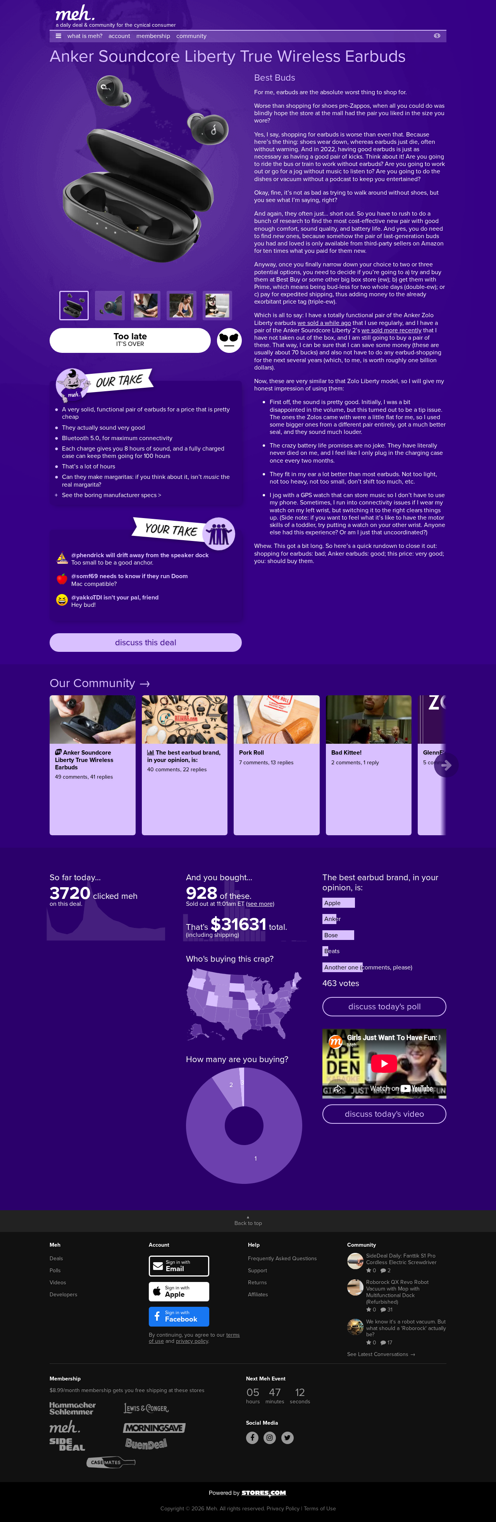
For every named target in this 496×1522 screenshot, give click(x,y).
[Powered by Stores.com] (248, 1495)
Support (257, 1270)
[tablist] (146, 305)
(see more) (260, 903)
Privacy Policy (283, 1508)
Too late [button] (130, 338)
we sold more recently (392, 330)
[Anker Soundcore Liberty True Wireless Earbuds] (93, 786)
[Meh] (75, 12)
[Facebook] (252, 1438)
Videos (58, 1282)
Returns (257, 1282)
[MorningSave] (154, 1426)
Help (254, 1245)
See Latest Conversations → (381, 1354)
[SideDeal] (81, 1444)
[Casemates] (117, 1462)
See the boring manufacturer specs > (111, 495)
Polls (55, 1270)
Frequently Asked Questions (282, 1258)
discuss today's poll (384, 1006)
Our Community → (100, 683)
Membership (65, 1379)
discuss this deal (145, 642)
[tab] (74, 305)
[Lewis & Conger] (154, 1408)
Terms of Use (320, 1508)
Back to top (248, 1223)
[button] (58, 35)
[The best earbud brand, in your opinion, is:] (185, 786)
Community (361, 1245)
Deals (56, 1258)
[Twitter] (287, 1438)
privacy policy (192, 1341)
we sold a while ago (324, 322)
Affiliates (258, 1295)
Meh (55, 1245)
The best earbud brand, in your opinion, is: (380, 882)
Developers (64, 1295)
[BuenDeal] (154, 1444)
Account (159, 1245)
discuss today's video (384, 1113)
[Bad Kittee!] (369, 786)
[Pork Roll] (277, 786)
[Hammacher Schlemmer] (81, 1408)
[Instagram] (270, 1438)
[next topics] (446, 765)
